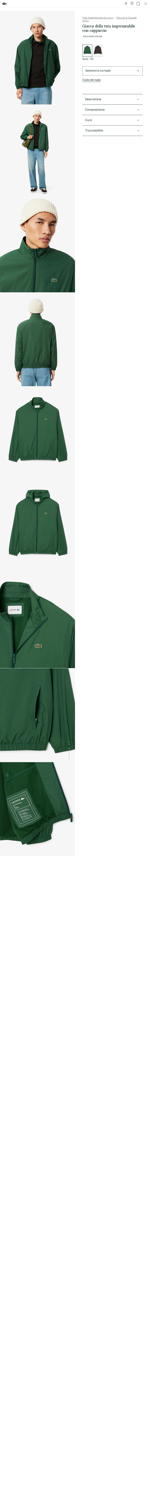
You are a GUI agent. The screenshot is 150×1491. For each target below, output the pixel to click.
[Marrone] (98, 50)
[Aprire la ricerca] (138, 3)
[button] (132, 3)
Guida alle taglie (91, 80)
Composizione (95, 109)
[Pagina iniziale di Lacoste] (4, 3)
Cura (88, 120)
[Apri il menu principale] (145, 3)
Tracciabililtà (94, 130)
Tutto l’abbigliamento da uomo (97, 18)
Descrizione (93, 99)
